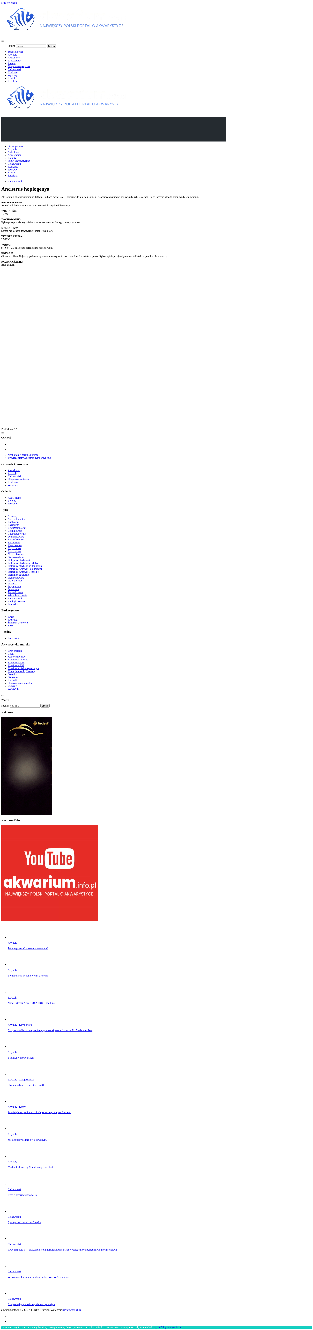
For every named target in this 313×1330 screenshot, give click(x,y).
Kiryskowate (14, 548)
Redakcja (12, 81)
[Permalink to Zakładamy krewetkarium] (14, 1046)
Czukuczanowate (17, 533)
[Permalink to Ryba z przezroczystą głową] (14, 1183)
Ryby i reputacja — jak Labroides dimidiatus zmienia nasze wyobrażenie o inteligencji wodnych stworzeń (62, 1249)
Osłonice (12, 674)
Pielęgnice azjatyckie (18, 574)
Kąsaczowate (15, 545)
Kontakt (12, 78)
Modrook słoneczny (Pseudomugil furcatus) (30, 1167)
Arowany (13, 516)
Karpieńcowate (15, 539)
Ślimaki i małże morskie (20, 683)
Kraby (11, 616)
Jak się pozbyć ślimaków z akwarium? (27, 1139)
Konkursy (13, 72)
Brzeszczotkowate (17, 527)
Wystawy (12, 75)
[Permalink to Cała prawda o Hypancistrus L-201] (14, 1074)
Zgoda (157, 1327)
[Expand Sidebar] (2, 432)
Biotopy (12, 63)
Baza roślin (13, 638)
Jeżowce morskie (16, 656)
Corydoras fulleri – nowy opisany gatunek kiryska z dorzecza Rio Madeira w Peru (50, 1030)
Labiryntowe (14, 551)
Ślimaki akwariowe (18, 622)
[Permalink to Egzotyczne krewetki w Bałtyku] (14, 1211)
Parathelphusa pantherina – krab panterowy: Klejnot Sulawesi (39, 1112)
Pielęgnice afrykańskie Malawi (23, 563)
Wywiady (13, 485)
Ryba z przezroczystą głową (22, 1195)
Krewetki (12, 619)
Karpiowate (14, 542)
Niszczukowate (16, 554)
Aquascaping (14, 60)
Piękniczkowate (16, 577)
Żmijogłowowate (16, 601)
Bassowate (13, 525)
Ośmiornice (14, 677)
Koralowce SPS (16, 665)
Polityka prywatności (171, 1327)
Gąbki (11, 653)
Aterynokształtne (16, 519)
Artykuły (12, 54)
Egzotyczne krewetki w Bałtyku (24, 1222)
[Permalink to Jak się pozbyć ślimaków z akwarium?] (14, 1128)
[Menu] (2, 41)
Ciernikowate (15, 530)
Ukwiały (12, 686)
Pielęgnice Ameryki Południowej (25, 568)
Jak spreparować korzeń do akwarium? (28, 948)
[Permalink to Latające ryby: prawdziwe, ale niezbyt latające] (14, 1293)
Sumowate (13, 589)
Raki (10, 625)
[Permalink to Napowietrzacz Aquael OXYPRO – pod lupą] (14, 991)
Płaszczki (12, 583)
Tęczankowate (15, 592)
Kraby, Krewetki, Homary (21, 671)
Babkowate (14, 522)
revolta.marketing (72, 1310)
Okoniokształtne (16, 557)
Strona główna (15, 51)
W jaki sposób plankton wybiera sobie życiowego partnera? (38, 1277)
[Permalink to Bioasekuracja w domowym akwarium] (14, 964)
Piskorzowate (15, 580)
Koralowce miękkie (18, 659)
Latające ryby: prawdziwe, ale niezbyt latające (31, 1304)
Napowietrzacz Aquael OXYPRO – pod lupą (31, 1003)
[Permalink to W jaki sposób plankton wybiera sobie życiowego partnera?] (14, 1266)
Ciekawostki (14, 69)
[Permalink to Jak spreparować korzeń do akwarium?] (14, 937)
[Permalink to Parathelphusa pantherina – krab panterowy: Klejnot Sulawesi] (14, 1101)
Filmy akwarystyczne (19, 66)
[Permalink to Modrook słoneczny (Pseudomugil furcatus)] (14, 1156)
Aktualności (14, 57)
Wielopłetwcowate (17, 595)
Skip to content (9, 2)
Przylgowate (14, 586)
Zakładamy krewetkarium (21, 1057)
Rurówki (12, 680)
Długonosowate (16, 536)
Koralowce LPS (16, 662)
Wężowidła (14, 688)
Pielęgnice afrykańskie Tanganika (25, 566)
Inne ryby (13, 604)
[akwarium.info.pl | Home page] (66, 34)
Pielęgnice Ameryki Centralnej (23, 571)
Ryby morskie (15, 650)
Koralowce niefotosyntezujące (23, 668)
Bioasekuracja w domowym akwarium (28, 975)
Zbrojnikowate (15, 181)
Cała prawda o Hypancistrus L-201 (26, 1085)
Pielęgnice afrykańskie (19, 560)
